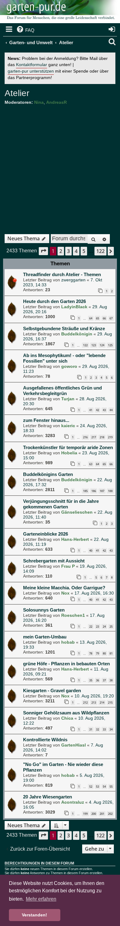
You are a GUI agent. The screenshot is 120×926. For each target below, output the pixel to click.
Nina (39, 102)
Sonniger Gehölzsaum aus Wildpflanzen (66, 712)
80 (104, 653)
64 (90, 318)
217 (93, 437)
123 (93, 345)
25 (111, 627)
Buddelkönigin (76, 333)
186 (93, 491)
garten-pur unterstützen (31, 71)
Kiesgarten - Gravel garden (52, 690)
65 (97, 318)
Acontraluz (72, 802)
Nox (65, 593)
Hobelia (69, 452)
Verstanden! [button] (34, 914)
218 (102, 437)
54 (104, 787)
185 (85, 491)
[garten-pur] (60, 12)
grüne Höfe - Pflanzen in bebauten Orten (66, 663)
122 (85, 345)
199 (85, 814)
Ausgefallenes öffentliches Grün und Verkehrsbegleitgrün (62, 390)
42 (97, 410)
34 (111, 729)
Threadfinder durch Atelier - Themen (62, 274)
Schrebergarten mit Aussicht (54, 560)
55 (111, 787)
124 (102, 345)
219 (110, 437)
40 (90, 551)
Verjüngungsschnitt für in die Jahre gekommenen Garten (61, 504)
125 (110, 345)
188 (110, 491)
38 (111, 680)
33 (104, 729)
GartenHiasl (73, 745)
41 (90, 410)
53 (97, 787)
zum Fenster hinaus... (46, 420)
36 (97, 680)
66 (104, 318)
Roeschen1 (73, 615)
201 (102, 814)
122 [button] (100, 251)
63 (90, 464)
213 (93, 703)
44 (111, 410)
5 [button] (83, 251)
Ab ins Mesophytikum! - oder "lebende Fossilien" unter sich (64, 358)
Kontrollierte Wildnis (45, 739)
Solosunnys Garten (44, 609)
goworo (69, 366)
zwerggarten (73, 279)
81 (111, 653)
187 (102, 491)
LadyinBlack (74, 306)
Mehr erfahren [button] (41, 899)
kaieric (68, 425)
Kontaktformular (31, 64)
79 (97, 653)
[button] (43, 251)
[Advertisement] (60, 167)
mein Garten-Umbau (44, 636)
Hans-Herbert (75, 539)
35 (90, 680)
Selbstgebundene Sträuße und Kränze (64, 328)
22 (90, 627)
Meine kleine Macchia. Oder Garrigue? (64, 587)
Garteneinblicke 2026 (45, 534)
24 (104, 627)
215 (110, 703)
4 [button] (76, 251)
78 (90, 653)
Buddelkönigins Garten (48, 474)
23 (97, 627)
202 (110, 814)
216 (85, 437)
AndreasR (56, 102)
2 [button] (60, 251)
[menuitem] (25, 30)
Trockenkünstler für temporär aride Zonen (68, 447)
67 (111, 318)
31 (90, 729)
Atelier (17, 93)
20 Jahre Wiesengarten (47, 796)
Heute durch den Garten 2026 (54, 301)
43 (104, 410)
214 (102, 703)
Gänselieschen (77, 512)
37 (104, 680)
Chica (67, 718)
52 (90, 787)
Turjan (67, 398)
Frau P (68, 566)
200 (93, 814)
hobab (68, 642)
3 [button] (68, 251)
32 (97, 729)
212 (85, 703)
